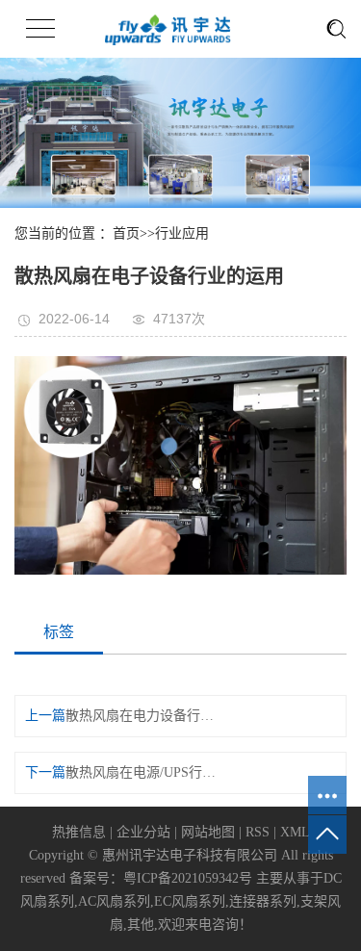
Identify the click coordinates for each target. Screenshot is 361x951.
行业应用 (182, 233)
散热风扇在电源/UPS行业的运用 (143, 772)
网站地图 (208, 832)
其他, (142, 924)
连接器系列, (264, 901)
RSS (257, 832)
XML (295, 832)
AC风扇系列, (116, 901)
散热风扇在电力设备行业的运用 (143, 715)
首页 (126, 233)
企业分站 (143, 832)
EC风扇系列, (191, 901)
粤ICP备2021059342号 (187, 878)
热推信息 (79, 832)
